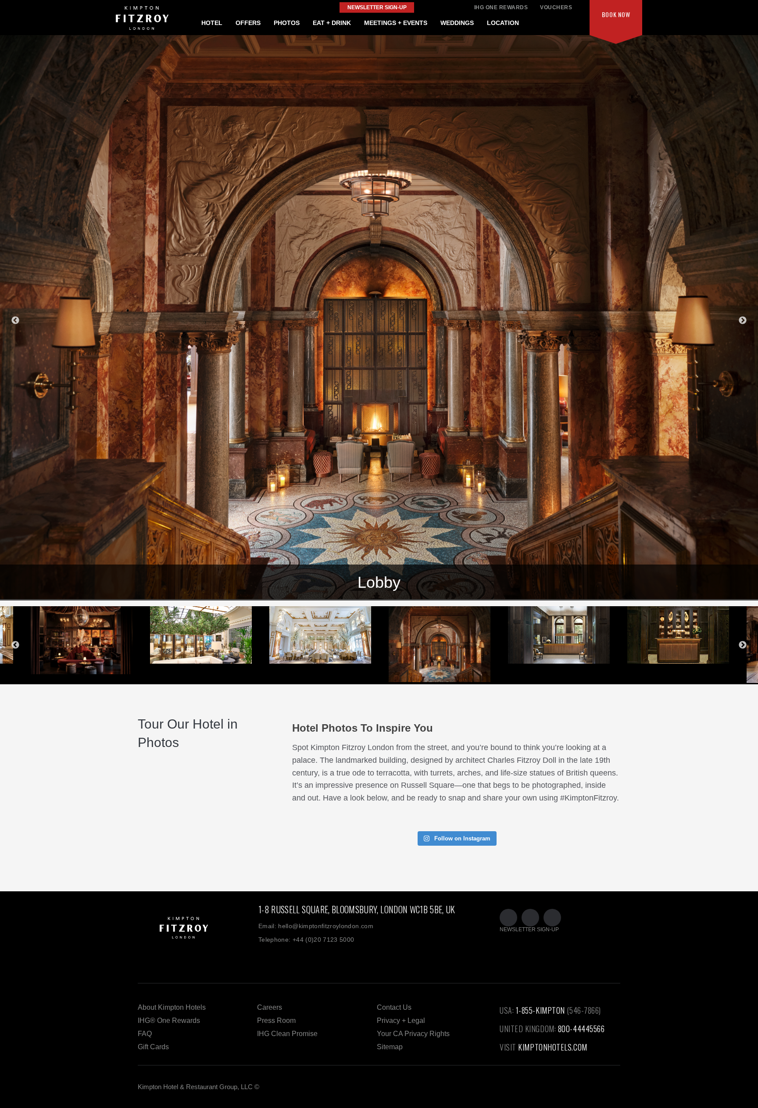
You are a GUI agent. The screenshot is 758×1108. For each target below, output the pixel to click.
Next (742, 320)
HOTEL (211, 22)
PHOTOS (287, 22)
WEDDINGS (457, 22)
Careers (269, 1007)
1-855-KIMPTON (540, 1010)
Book (616, 14)
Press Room (276, 1020)
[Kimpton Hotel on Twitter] (508, 917)
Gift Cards (153, 1047)
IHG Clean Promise (287, 1033)
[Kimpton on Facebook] (530, 917)
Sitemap (390, 1047)
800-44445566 (581, 1028)
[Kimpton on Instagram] (552, 917)
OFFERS (248, 22)
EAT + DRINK (332, 22)
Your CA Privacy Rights (413, 1033)
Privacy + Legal (401, 1020)
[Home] (198, 937)
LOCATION (503, 22)
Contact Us (394, 1007)
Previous (15, 320)
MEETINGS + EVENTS (395, 22)
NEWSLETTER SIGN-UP (529, 929)
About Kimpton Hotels (172, 1007)
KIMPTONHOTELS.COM (552, 1047)
